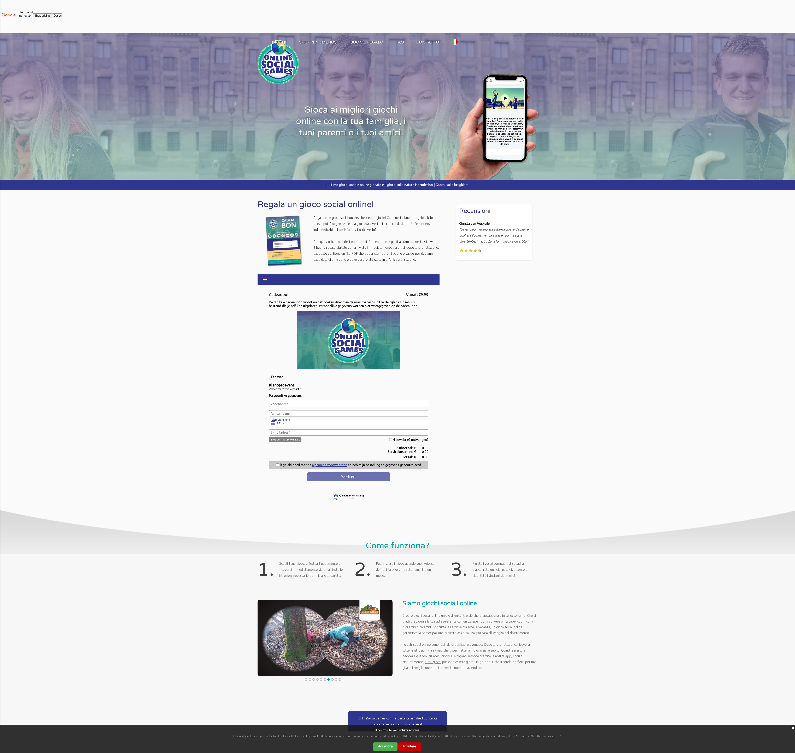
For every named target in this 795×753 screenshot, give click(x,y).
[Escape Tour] (278, 83)
